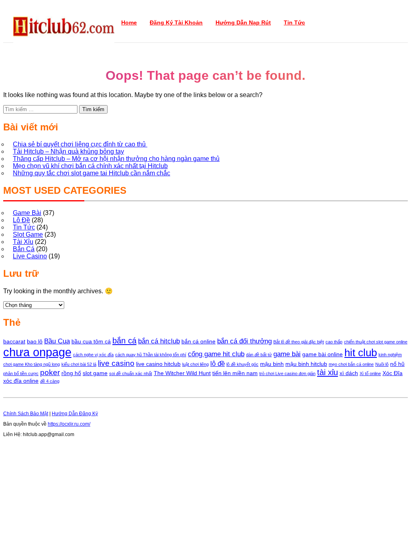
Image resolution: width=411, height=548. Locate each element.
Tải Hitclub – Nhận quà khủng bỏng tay (68, 151)
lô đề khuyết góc (242, 364)
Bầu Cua (57, 341)
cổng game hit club (216, 354)
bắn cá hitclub (159, 341)
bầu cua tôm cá (91, 341)
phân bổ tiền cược (21, 373)
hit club (360, 352)
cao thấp (334, 341)
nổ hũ (397, 364)
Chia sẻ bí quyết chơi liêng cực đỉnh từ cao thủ (80, 144)
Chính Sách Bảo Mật (25, 413)
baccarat (14, 341)
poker (50, 372)
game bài (287, 354)
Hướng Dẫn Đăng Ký (75, 413)
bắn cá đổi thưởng (244, 341)
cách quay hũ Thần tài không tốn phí (150, 354)
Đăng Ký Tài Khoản (176, 22)
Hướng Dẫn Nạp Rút (243, 22)
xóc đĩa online (21, 381)
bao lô (35, 341)
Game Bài (27, 212)
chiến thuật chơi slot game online (375, 341)
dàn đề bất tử (259, 354)
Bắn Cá (24, 249)
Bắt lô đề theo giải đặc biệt (298, 341)
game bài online (322, 354)
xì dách (349, 373)
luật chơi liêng (195, 364)
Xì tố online (370, 373)
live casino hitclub (158, 364)
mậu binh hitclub (306, 364)
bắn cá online (198, 341)
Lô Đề (21, 220)
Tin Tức (294, 22)
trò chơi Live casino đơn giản (287, 373)
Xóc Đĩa (393, 373)
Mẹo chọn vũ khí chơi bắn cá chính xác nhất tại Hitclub (90, 165)
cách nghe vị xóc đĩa (93, 354)
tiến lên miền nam (235, 373)
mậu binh (272, 364)
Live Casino (30, 256)
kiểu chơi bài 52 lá (78, 364)
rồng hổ (71, 373)
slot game (95, 373)
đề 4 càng (49, 381)
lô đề (217, 363)
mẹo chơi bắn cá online (351, 364)
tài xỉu (327, 372)
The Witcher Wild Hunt (182, 373)
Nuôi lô (382, 364)
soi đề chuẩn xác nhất (130, 373)
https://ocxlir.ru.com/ (69, 424)
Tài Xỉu (23, 241)
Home (129, 22)
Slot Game (28, 234)
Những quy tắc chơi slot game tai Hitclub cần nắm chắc (91, 173)
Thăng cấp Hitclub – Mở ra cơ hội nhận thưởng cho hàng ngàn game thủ (116, 158)
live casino (116, 363)
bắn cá (124, 340)
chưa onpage (37, 352)
